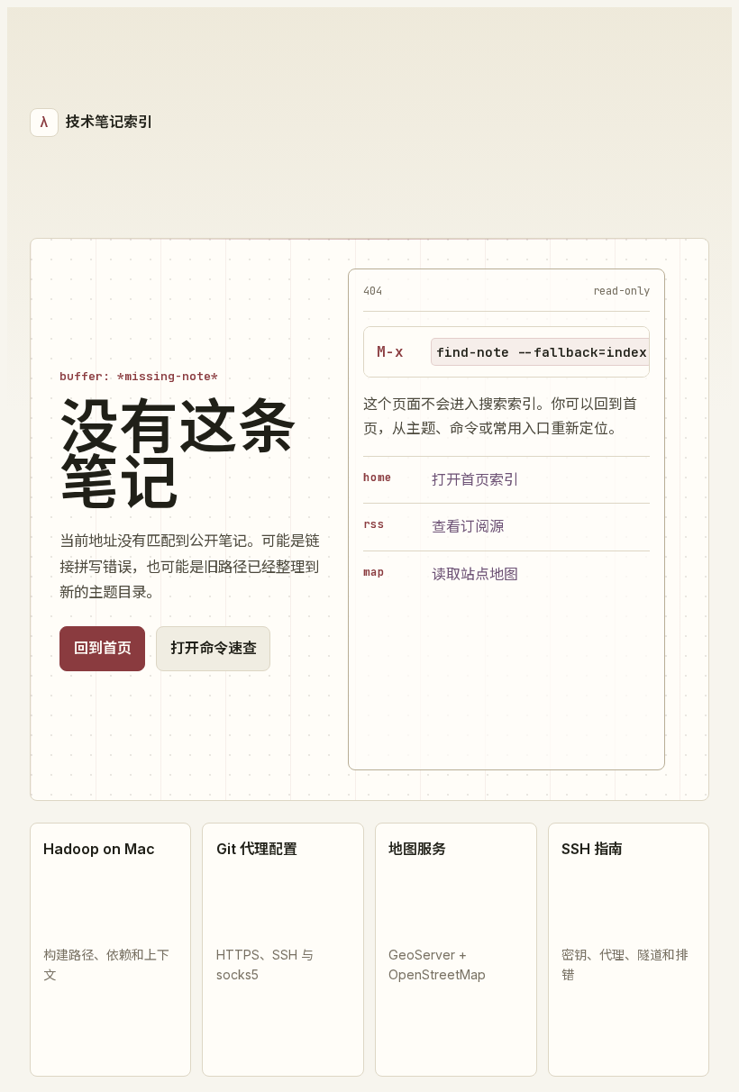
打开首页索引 (475, 479)
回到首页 (103, 648)
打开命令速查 (213, 648)
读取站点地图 (475, 574)
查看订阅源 (468, 526)
